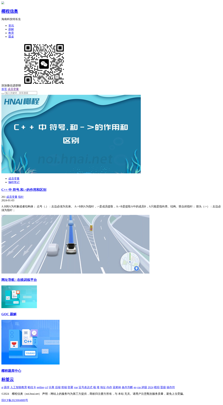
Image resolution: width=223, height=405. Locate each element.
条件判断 (127, 387)
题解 (11, 29)
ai (2, 387)
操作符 (171, 387)
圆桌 (11, 36)
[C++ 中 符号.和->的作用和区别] (71, 172)
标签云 (7, 379)
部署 (70, 387)
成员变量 (13, 89)
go (135, 387)
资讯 (11, 25)
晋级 (163, 387)
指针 (21, 196)
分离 (51, 387)
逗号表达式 (86, 387)
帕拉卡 (32, 387)
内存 (109, 387)
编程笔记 (14, 182)
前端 (64, 387)
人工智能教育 (18, 387)
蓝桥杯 (117, 387)
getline (40, 387)
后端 (58, 387)
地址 (103, 387)
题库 (7, 387)
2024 (150, 387)
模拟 (157, 387)
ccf (46, 387)
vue (76, 387)
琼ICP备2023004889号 (14, 400)
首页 (4, 89)
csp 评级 (142, 387)
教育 (11, 32)
